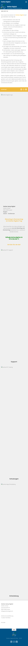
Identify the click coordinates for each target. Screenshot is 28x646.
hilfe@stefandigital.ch (14, 237)
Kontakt (3, 622)
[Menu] (26, 2)
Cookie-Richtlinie (5, 617)
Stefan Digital (5, 2)
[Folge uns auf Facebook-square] (26, 89)
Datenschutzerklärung (7, 616)
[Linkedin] (21, 89)
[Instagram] (23, 89)
